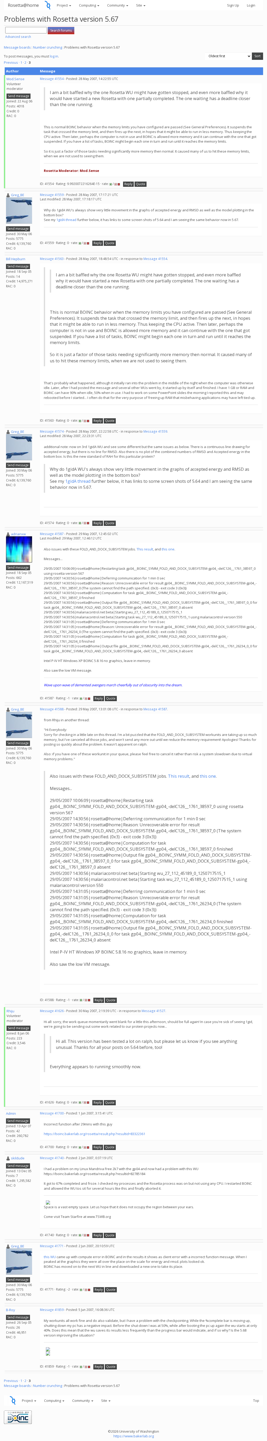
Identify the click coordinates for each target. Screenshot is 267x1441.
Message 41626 (52, 1011)
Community (116, 5)
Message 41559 (52, 195)
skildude (18, 1158)
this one (168, 549)
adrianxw (18, 534)
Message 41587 (52, 534)
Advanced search (18, 36)
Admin (11, 1113)
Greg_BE (17, 195)
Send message (18, 96)
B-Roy (10, 1310)
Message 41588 (52, 709)
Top (256, 1400)
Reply (128, 184)
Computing (88, 5)
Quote (140, 184)
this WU (50, 1256)
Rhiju (10, 1011)
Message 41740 (52, 1158)
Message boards (17, 47)
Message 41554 (52, 79)
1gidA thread (66, 219)
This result (145, 549)
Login (251, 5)
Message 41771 (52, 1246)
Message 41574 (52, 431)
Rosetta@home (23, 5)
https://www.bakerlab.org (133, 1436)
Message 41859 (52, 1310)
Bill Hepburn (15, 259)
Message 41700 (52, 1113)
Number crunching (47, 47)
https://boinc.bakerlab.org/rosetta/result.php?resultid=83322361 (94, 1133)
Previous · (12, 62)
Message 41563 (52, 259)
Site (139, 5)
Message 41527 (153, 1011)
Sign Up (233, 5)
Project (63, 5)
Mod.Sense (16, 79)
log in (54, 56)
